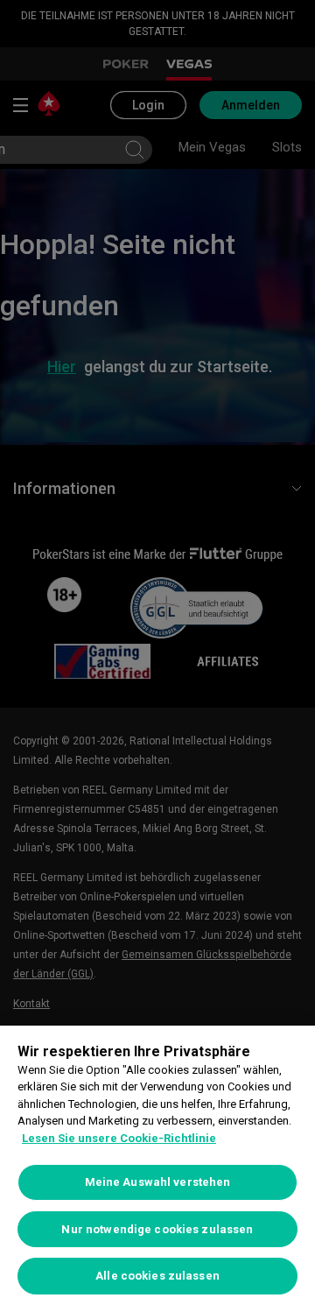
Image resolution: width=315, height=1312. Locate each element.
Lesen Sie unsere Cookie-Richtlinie (119, 1138)
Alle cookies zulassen (157, 1275)
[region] (157, 1169)
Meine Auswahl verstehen (158, 1182)
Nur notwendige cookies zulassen (157, 1229)
